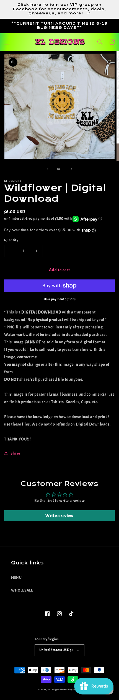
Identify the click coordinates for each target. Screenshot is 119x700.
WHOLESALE (22, 590)
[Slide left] (47, 169)
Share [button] (15, 453)
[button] (7, 42)
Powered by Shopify (70, 689)
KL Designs (53, 689)
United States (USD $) (56, 650)
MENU (16, 577)
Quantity (11, 240)
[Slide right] (72, 169)
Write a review (59, 515)
